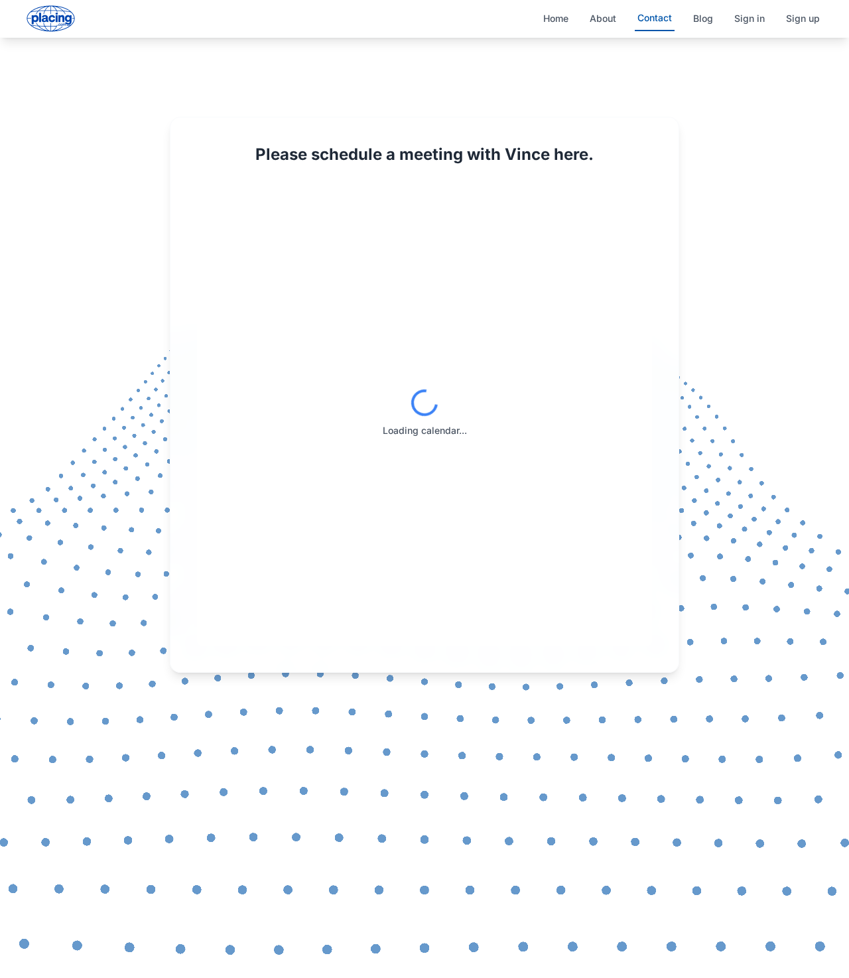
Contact (654, 17)
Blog (703, 18)
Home (555, 18)
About (603, 18)
